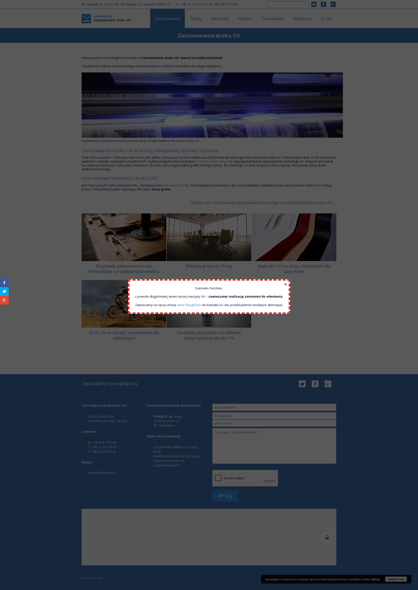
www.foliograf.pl (188, 305)
